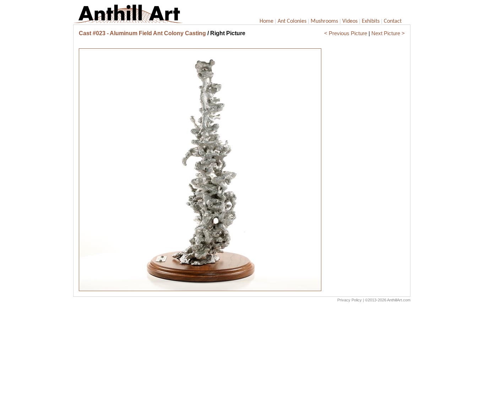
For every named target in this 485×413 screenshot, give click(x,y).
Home (266, 21)
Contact (393, 21)
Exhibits (371, 21)
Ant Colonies (292, 21)
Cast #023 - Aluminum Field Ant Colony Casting (142, 33)
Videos (350, 21)
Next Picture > (388, 33)
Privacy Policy (349, 300)
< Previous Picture (345, 33)
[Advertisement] (242, 359)
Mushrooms (324, 21)
